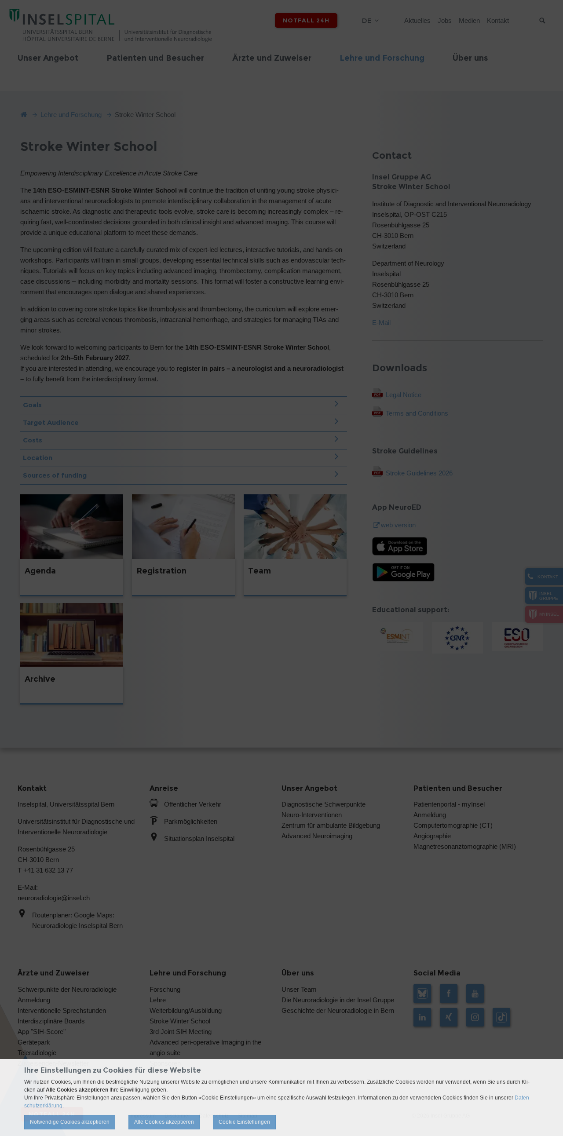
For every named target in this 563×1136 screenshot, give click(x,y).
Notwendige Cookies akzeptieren (70, 1122)
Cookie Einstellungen (244, 1122)
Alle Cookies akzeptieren (164, 1122)
